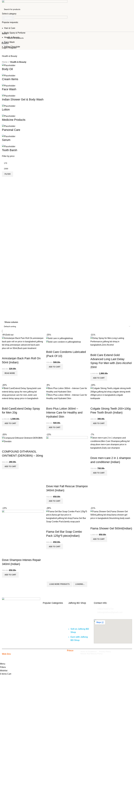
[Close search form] (3, 3)
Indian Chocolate (12, 47)
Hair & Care (9, 28)
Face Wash (9, 42)
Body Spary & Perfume (14, 33)
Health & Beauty (11, 37)
